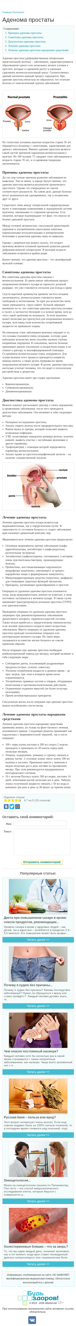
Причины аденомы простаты (25, 33)
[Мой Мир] (17, 806)
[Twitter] (12, 806)
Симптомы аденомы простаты (25, 37)
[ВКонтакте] (6, 806)
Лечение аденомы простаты (24, 45)
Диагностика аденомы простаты (27, 41)
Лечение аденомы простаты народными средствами (38, 50)
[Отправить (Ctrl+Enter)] (44, 862)
